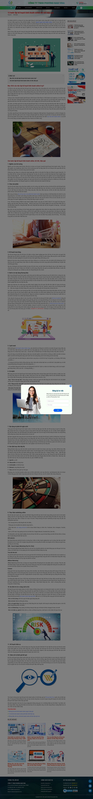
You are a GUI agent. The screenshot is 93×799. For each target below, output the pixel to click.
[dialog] (46, 399)
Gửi (58, 410)
